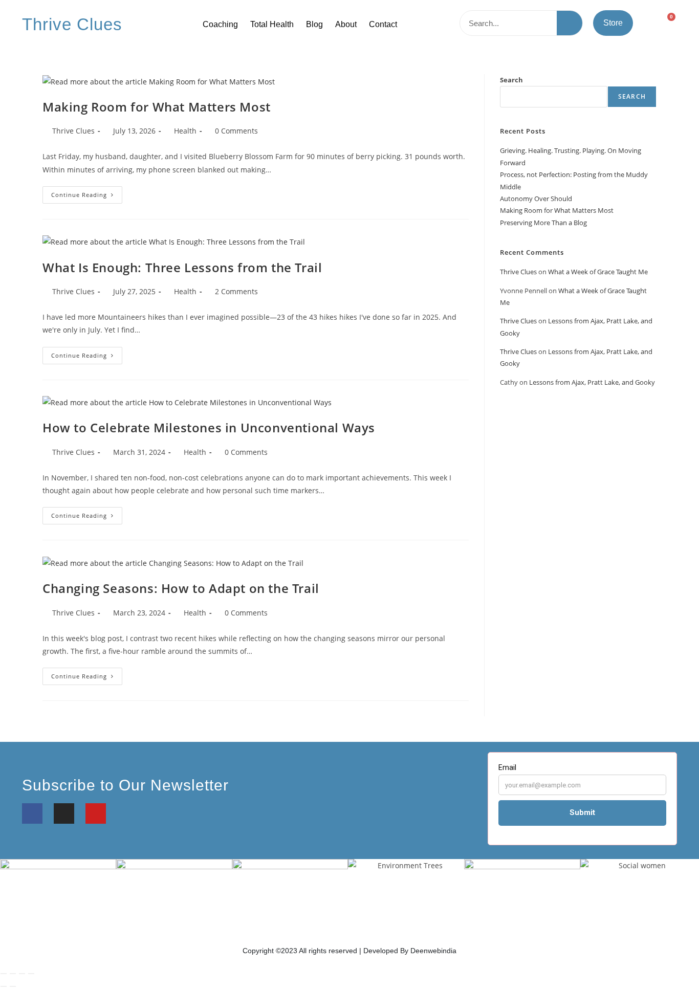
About (346, 24)
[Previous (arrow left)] (3, 986)
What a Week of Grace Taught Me (598, 271)
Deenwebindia (433, 951)
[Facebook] (32, 813)
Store (613, 22)
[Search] (569, 23)
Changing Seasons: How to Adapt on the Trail (180, 588)
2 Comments (236, 291)
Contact (383, 24)
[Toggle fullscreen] (12, 974)
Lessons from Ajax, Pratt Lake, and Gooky (592, 382)
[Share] (22, 974)
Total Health (272, 24)
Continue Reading (86, 192)
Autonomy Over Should (536, 198)
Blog (314, 24)
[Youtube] (95, 813)
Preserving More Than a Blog (543, 222)
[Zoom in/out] (3, 974)
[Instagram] (64, 813)
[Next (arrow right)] (12, 986)
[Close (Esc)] (31, 974)
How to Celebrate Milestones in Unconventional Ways (208, 427)
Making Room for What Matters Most (156, 106)
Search (511, 79)
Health (185, 131)
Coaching (220, 24)
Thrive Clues (72, 24)
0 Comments (236, 131)
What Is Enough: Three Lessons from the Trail (182, 267)
